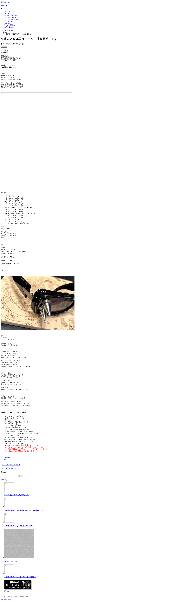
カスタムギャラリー (11, 19)
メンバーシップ (9, 21)
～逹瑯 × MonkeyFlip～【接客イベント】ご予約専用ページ (23, 510)
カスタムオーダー (10, 17)
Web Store (5, 5)
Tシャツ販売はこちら (11, 25)
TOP (9, 30)
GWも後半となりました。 (10, 468)
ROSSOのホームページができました (16, 495)
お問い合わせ (8, 27)
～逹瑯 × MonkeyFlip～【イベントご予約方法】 (20, 577)
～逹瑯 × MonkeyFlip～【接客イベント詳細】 (19, 526)
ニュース (4, 47)
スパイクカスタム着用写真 (11, 465)
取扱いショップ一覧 (11, 15)
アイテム (7, 12)
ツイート (7, 457)
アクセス (7, 13)
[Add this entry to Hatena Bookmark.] (5, 460)
